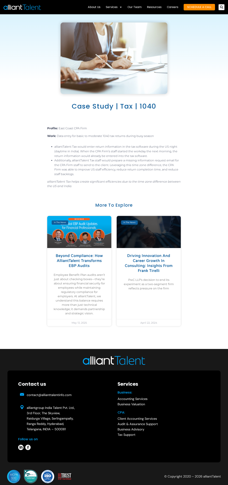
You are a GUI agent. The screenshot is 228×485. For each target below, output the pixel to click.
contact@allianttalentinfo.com (49, 395)
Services (112, 7)
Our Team (135, 7)
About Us (94, 7)
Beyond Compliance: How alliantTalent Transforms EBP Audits (79, 261)
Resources (154, 7)
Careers (172, 7)
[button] (221, 7)
